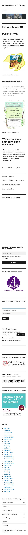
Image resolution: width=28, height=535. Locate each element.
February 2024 (8, 478)
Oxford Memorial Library (13, 5)
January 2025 (8, 454)
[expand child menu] (24, 499)
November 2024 (9, 459)
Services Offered (7, 510)
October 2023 (8, 487)
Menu (4, 10)
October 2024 (8, 461)
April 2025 (7, 448)
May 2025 (7, 446)
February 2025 (8, 452)
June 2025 (7, 443)
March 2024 (7, 476)
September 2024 (9, 463)
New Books (5, 506)
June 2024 (7, 470)
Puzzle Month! (10, 33)
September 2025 (9, 437)
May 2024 (7, 472)
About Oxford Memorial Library (11, 499)
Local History (6, 518)
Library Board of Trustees (10, 514)
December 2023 (8, 483)
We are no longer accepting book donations (12, 142)
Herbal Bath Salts (12, 81)
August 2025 (8, 439)
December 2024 (8, 456)
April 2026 (7, 430)
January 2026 (8, 433)
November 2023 (9, 485)
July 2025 (6, 441)
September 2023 (9, 489)
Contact (4, 521)
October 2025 (8, 435)
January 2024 (15, 74)
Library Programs (7, 502)
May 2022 (7, 491)
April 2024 (7, 474)
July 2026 (7, 428)
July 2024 (6, 467)
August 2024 (8, 465)
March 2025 (7, 450)
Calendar (5, 525)
